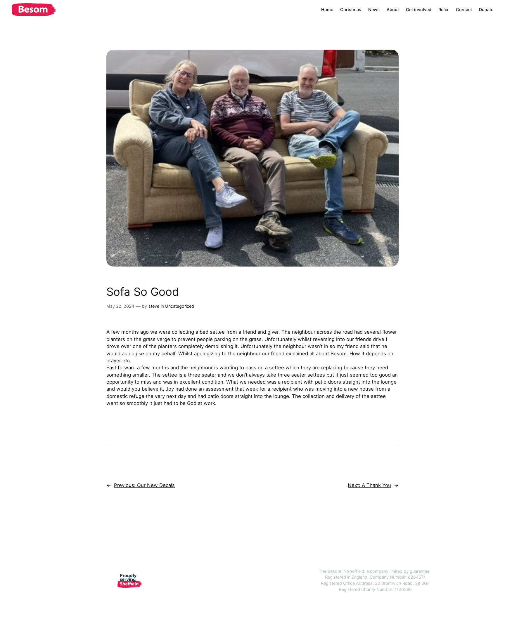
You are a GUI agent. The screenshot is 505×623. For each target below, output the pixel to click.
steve (153, 306)
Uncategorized (179, 306)
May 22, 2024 (120, 306)
